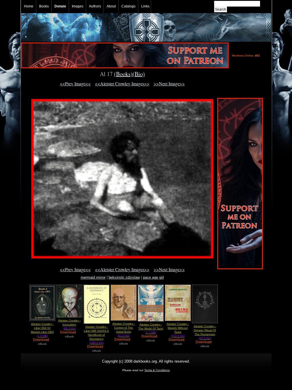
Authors (95, 6)
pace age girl (153, 277)
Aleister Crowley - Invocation (69, 324)
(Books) (123, 74)
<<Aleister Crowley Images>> (122, 84)
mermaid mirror (93, 277)
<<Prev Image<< (75, 84)
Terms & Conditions (157, 370)
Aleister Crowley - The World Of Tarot (150, 328)
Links (145, 6)
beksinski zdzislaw (124, 277)
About (111, 6)
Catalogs (128, 6)
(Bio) (139, 74)
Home (28, 6)
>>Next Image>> (169, 84)
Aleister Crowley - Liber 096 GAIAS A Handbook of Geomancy (96, 334)
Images (77, 6)
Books (44, 6)
